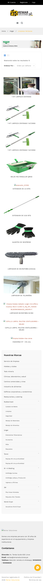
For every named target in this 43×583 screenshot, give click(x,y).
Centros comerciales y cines (14, 381)
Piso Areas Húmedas (12, 492)
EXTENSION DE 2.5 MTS (21, 189)
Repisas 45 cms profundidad (15, 459)
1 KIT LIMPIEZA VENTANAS (21, 97)
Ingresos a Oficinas (12, 482)
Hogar (12, 31)
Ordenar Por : (9, 66)
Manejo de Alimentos (12, 425)
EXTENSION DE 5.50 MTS (21, 215)
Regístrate (24, 2)
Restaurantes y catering (13, 397)
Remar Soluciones (13, 580)
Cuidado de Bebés (11, 406)
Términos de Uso (35, 580)
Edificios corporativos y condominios (18, 392)
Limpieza (8, 411)
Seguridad (9, 416)
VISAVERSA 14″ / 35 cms (21, 342)
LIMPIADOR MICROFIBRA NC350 (21, 313)
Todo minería (9, 371)
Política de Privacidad (32, 577)
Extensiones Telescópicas (14, 435)
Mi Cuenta (12, 2)
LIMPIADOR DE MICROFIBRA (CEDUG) (21, 269)
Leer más (21, 92)
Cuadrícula (5, 55)
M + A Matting (9, 468)
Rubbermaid (8, 402)
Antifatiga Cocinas (11, 473)
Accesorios (9, 440)
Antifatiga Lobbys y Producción (16, 478)
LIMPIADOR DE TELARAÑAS (21, 295)
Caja (33, 2)
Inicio (4, 31)
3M (5, 487)
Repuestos (9, 449)
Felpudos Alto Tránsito (13, 497)
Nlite (7, 444)
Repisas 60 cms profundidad (15, 463)
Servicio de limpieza (11, 361)
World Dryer (8, 502)
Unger (6, 430)
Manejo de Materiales (12, 420)
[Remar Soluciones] (21, 13)
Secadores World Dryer (13, 506)
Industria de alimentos (12, 386)
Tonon (6, 454)
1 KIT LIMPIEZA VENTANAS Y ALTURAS (21, 123)
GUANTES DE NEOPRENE (21, 242)
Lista (8, 55)
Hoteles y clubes (10, 366)
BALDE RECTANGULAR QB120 (21, 177)
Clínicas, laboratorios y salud (15, 376)
